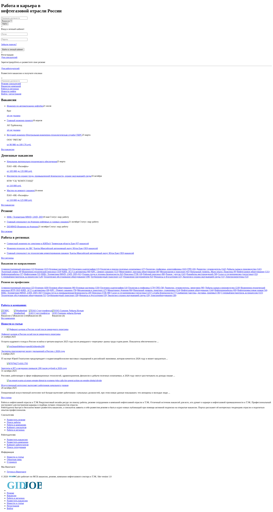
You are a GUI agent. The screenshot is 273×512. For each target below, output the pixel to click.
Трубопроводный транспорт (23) (106, 277)
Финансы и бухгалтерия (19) (93, 295)
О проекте (12, 462)
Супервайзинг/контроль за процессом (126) (22, 277)
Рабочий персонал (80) (154, 274)
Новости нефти (8, 91)
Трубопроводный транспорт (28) (63, 295)
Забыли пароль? (9, 44)
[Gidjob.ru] (12, 476)
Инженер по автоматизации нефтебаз (25, 106)
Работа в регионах (10, 89)
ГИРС (4, 313)
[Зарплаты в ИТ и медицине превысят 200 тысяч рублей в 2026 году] (17, 363)
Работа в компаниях (13, 305)
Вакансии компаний (11, 86)
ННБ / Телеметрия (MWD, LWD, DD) (25, 217)
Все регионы (7, 258)
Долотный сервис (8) (11, 271)
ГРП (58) (160, 287)
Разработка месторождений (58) (202, 274)
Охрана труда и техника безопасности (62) (102, 274)
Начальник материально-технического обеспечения (32, 161)
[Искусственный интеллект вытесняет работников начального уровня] (54, 380)
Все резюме (6, 231)
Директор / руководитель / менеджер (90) (184, 287)
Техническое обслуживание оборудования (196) (67, 277)
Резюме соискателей (11, 83)
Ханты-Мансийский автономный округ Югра (55, 248)
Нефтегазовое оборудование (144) (197, 290)
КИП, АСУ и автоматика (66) (76, 271)
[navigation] (136, 495)
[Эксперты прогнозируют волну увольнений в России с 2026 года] (26, 346)
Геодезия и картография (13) (86, 269)
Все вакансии (7, 149)
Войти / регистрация (11, 94)
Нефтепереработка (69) (225, 290)
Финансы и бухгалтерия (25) (168, 277)
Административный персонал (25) (18, 287)
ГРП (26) (191, 269)
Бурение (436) (42, 287)
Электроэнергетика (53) (236, 277)
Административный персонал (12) (18, 269)
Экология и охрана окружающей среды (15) (203, 277)
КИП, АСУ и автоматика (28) (35, 290)
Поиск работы (14, 422)
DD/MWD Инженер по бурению (22, 226)
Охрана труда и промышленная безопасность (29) (67, 293)
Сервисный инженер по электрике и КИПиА (29, 243)
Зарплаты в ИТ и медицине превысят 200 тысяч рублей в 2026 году (34, 368)
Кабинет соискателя (16, 427)
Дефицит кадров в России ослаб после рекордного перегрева (30, 334)
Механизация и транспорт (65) (175, 271)
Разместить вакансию (17, 439)
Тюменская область (60, 243)
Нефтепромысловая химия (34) (252, 290)
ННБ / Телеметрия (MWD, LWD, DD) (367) (22, 293)
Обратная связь (14, 459)
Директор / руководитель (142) (211, 269)
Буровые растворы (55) (60, 269)
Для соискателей (9, 57)
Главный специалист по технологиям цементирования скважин (38, 253)
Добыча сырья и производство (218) (222, 287)
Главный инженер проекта (20, 120)
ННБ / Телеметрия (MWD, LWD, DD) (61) (61, 274)
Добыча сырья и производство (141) (244, 269)
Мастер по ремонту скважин (21, 190)
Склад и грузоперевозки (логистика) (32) (238, 274)
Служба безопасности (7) (164, 293)
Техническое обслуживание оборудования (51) (23, 295)
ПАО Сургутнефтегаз (39, 313)
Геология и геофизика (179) (141, 287)
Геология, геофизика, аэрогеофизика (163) (166, 269)
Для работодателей (10, 68)
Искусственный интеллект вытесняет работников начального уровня (34, 385)
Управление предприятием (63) (138, 277)
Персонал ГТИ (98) (101, 293)
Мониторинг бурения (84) (120, 290)
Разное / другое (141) (176, 274)
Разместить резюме (16, 419)
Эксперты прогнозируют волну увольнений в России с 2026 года (33, 351)
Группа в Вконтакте (16, 472)
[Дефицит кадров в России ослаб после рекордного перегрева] (37, 329)
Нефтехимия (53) (32, 274)
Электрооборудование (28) (163, 295)
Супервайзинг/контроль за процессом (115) (242, 293)
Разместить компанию (17, 442)
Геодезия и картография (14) (114, 287)
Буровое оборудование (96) (62, 287)
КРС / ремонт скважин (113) (105, 271)
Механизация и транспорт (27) (92, 290)
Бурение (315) (42, 269)
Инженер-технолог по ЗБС (20, 248)
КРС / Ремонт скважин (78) (63, 290)
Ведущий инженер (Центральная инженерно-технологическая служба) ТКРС (44, 135)
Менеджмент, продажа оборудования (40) (139, 271)
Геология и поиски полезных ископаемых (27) (122, 269)
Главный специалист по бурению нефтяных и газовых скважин (38, 222)
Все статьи (6, 397)
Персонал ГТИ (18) (133, 274)
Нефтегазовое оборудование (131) (253, 271)
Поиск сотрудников (16, 447)
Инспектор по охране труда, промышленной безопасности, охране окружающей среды (49, 176)
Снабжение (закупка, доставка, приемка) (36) (198, 293)
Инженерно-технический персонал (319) (42, 271)
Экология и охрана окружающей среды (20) (128, 295)
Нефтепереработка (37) (12, 274)
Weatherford (19, 313)
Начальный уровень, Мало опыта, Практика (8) (213, 271)
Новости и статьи (12, 323)
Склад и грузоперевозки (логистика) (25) (131, 293)
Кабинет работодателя (17, 445)
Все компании (8, 318)
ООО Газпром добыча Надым (66, 313)
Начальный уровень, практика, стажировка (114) (156, 290)
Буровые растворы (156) (88, 287)
